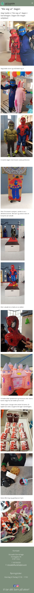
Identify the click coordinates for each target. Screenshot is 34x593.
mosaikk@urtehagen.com (17, 565)
